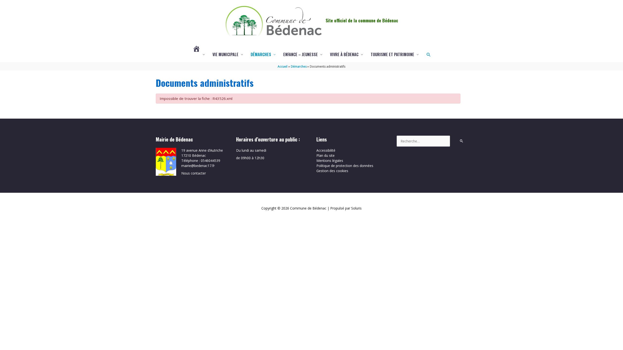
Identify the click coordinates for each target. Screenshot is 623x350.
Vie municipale (225, 54)
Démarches (261, 54)
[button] (428, 54)
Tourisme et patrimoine (392, 54)
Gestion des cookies (332, 170)
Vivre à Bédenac (344, 54)
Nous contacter (193, 173)
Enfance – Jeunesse (300, 54)
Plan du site (325, 155)
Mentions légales (329, 160)
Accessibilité (325, 150)
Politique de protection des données (344, 165)
